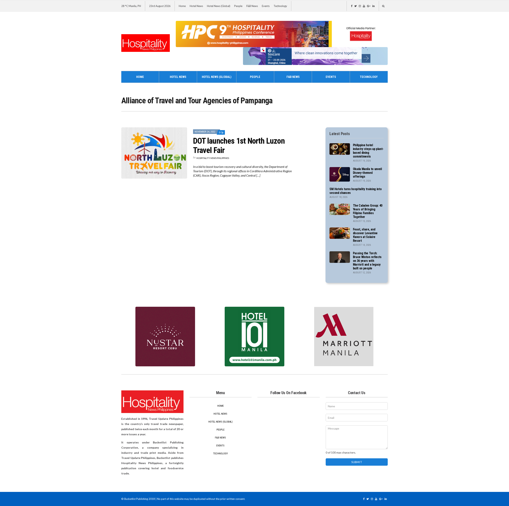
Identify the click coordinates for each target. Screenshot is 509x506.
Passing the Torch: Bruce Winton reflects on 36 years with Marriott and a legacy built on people (367, 260)
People (238, 6)
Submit (356, 462)
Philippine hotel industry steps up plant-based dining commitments (368, 150)
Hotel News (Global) (218, 6)
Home (182, 6)
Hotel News (196, 6)
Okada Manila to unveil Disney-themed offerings (367, 172)
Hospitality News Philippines (212, 158)
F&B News (252, 6)
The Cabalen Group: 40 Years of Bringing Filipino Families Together (367, 211)
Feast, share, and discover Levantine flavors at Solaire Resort (365, 235)
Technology (280, 6)
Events (266, 6)
